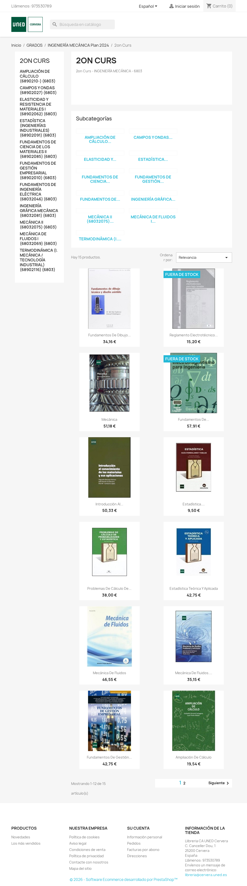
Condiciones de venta (87, 849)
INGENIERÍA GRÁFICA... (153, 199)
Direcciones (137, 856)
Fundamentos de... (193, 419)
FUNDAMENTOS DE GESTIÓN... (153, 179)
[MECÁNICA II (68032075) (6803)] (100, 210)
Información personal (144, 837)
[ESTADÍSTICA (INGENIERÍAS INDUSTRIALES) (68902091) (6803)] (153, 153)
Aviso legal (77, 843)
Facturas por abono (143, 849)
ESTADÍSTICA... (153, 159)
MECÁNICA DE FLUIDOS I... (153, 219)
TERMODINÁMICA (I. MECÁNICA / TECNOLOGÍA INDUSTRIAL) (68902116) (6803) (39, 260)
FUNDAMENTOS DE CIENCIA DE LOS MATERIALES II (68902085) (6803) (38, 149)
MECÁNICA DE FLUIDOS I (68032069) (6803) (38, 238)
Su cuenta (138, 828)
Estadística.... (194, 504)
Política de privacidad (86, 856)
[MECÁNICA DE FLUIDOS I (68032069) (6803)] (153, 210)
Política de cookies (84, 837)
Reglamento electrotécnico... (194, 335)
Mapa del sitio (80, 868)
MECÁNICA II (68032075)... (100, 219)
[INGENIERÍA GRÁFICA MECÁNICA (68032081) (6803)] (153, 193)
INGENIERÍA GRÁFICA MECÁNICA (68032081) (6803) (39, 210)
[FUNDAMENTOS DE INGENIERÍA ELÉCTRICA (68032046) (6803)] (100, 193)
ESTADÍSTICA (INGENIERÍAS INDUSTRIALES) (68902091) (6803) (38, 128)
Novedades (20, 837)
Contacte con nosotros (88, 862)
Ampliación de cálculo (194, 757)
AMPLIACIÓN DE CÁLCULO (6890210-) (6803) (37, 76)
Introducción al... (109, 504)
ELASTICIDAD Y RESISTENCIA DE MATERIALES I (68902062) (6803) (38, 107)
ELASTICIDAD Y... (100, 159)
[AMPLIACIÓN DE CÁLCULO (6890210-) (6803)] (100, 131)
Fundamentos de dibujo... (109, 335)
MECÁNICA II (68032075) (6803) (38, 225)
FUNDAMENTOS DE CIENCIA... (100, 179)
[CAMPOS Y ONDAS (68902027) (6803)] (153, 131)
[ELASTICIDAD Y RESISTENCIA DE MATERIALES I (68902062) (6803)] (100, 153)
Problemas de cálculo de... (109, 588)
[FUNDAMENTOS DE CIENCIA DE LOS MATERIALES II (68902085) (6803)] (100, 170)
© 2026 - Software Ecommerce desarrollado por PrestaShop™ (124, 879)
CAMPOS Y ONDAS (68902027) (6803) (38, 90)
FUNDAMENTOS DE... (100, 199)
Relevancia (204, 257)
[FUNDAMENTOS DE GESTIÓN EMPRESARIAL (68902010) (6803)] (153, 170)
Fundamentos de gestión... (109, 757)
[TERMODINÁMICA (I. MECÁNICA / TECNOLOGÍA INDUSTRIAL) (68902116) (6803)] (100, 232)
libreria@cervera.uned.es (206, 874)
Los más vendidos (26, 843)
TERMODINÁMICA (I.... (100, 239)
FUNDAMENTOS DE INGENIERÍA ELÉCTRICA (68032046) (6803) (38, 192)
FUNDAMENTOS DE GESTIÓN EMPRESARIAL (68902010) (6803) (38, 170)
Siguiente (219, 783)
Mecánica (109, 419)
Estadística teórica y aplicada (194, 588)
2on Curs (35, 61)
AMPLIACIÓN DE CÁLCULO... (100, 139)
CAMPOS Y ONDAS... (153, 137)
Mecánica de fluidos (109, 673)
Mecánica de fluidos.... (193, 673)
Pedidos (134, 843)
